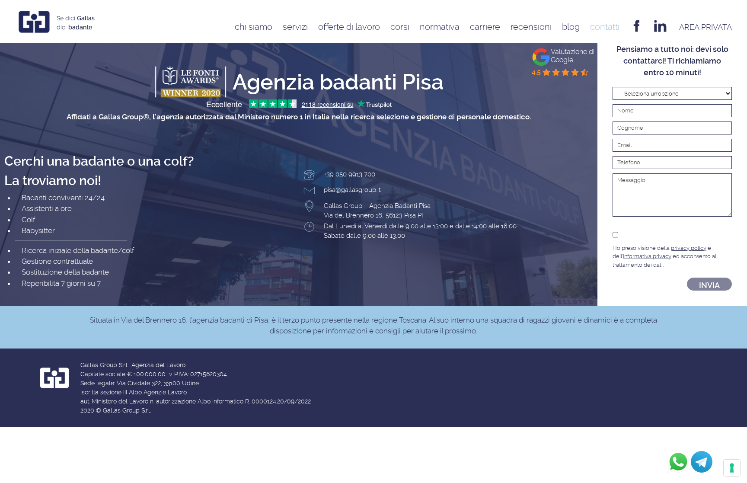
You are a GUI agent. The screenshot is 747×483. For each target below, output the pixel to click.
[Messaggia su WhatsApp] (678, 462)
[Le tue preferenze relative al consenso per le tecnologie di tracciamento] (732, 468)
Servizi (295, 27)
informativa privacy (647, 256)
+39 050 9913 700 (349, 174)
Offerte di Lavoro (349, 27)
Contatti (604, 27)
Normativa (440, 27)
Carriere (485, 27)
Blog (571, 27)
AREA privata (705, 27)
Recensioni (531, 27)
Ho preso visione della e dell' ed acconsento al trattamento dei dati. (664, 256)
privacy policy (688, 248)
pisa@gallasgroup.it (352, 190)
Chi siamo (253, 27)
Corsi (399, 27)
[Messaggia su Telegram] (701, 462)
